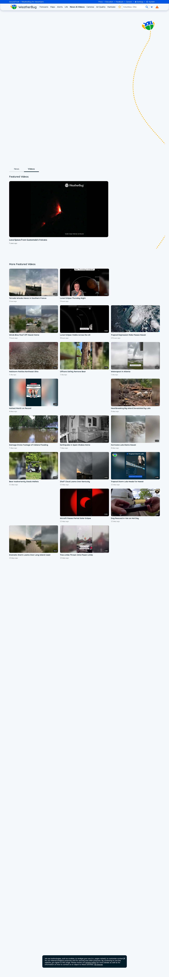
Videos (31, 169)
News (16, 169)
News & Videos (77, 7)
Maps (52, 7)
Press (100, 2)
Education (109, 2)
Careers (129, 2)
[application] (58, 209)
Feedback (119, 2)
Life (66, 7)
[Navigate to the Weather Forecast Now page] (23, 6)
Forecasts (44, 7)
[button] (124, 958)
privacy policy (90, 962)
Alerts (60, 7)
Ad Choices (98, 964)
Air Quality (100, 7)
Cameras (90, 7)
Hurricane (111, 7)
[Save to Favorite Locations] (119, 7)
